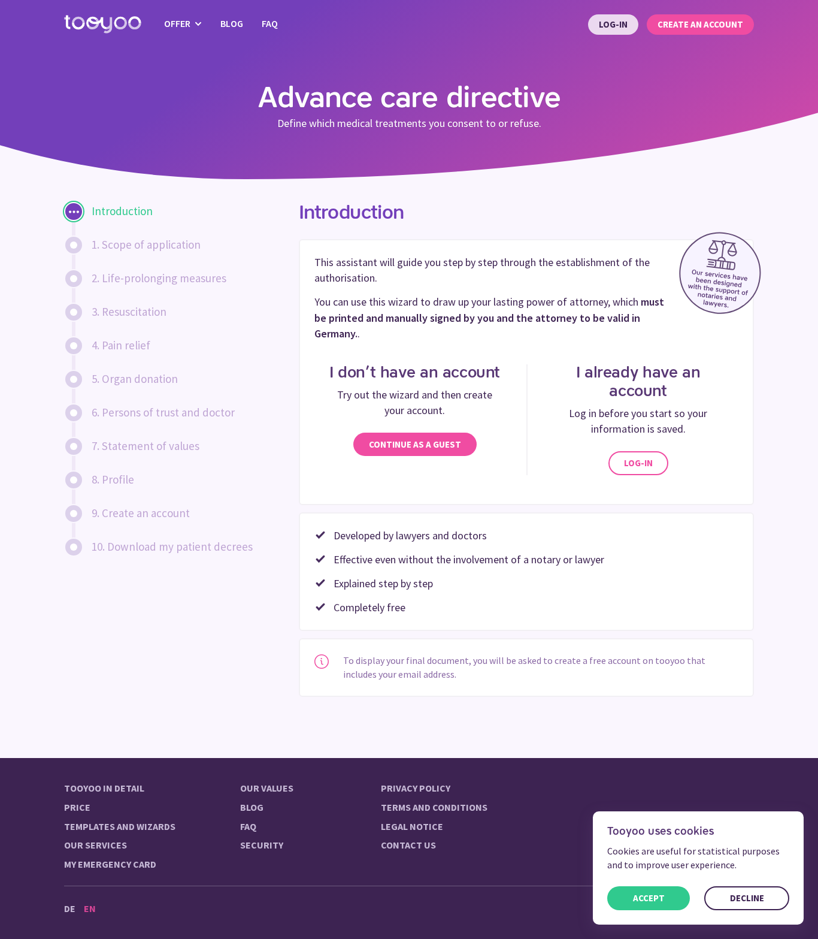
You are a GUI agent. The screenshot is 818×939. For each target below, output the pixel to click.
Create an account (700, 24)
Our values (266, 788)
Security (261, 845)
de (69, 908)
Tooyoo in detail (104, 788)
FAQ (270, 23)
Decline (747, 898)
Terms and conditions (434, 807)
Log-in (613, 24)
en (90, 908)
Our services (95, 845)
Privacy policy (415, 788)
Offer (178, 23)
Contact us (408, 845)
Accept (649, 898)
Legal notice (412, 826)
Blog (231, 23)
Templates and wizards (119, 826)
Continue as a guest (415, 444)
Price (77, 807)
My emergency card (110, 864)
